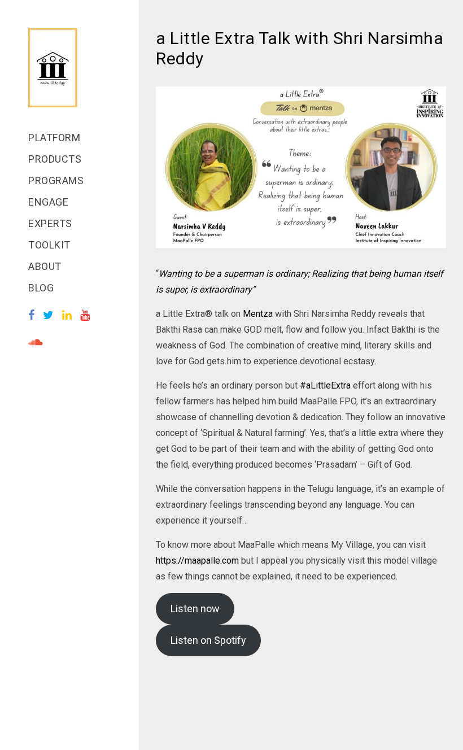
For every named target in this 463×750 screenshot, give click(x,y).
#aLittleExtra (325, 385)
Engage (48, 202)
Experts (50, 223)
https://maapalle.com (197, 560)
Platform (54, 137)
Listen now (195, 608)
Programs (56, 180)
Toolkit (49, 245)
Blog (41, 288)
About (45, 266)
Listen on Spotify (208, 640)
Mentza (258, 313)
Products (54, 159)
